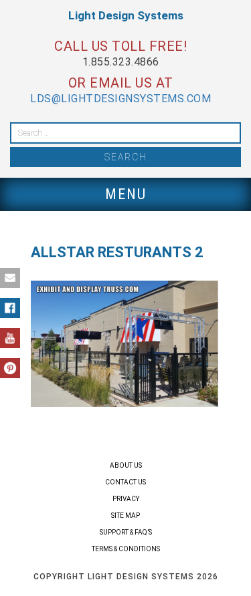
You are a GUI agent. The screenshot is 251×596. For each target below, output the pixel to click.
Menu (126, 194)
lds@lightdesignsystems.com (120, 98)
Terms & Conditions (126, 549)
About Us (126, 465)
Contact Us (125, 482)
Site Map (125, 515)
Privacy (125, 498)
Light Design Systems (125, 15)
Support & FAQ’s (126, 532)
